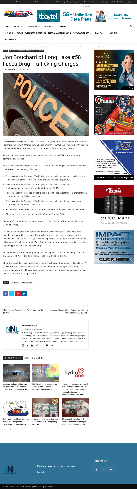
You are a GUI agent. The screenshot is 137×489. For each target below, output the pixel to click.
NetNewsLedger (11, 69)
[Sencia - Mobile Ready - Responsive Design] (114, 205)
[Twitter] (11, 293)
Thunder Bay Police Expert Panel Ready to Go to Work (23, 311)
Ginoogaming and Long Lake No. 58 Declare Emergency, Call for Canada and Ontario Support (16, 421)
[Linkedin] (24, 293)
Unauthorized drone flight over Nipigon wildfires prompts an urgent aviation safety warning (15, 386)
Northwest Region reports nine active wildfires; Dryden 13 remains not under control (44, 386)
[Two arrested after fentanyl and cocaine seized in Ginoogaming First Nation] (45, 407)
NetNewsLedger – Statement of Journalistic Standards (34, 2)
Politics (99, 33)
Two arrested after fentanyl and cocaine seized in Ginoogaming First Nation (45, 421)
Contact (112, 2)
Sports (62, 26)
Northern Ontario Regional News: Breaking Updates (36, 47)
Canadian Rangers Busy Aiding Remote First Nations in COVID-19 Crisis (69, 311)
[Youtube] (52, 345)
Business (9, 39)
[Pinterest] (18, 293)
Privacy (104, 2)
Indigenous (32, 26)
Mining (113, 33)
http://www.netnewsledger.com (32, 329)
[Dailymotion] (24, 345)
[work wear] (114, 115)
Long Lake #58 (27, 282)
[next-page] (9, 429)
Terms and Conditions (91, 2)
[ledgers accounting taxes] (114, 160)
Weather (48, 26)
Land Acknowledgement (125, 2)
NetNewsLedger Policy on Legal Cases (69, 2)
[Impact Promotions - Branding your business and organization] (114, 247)
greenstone (15, 282)
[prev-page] (4, 429)
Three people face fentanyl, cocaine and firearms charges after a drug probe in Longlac (74, 421)
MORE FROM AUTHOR (33, 358)
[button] (131, 27)
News (17, 26)
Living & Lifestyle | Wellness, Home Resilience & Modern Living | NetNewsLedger (47, 33)
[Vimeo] (48, 345)
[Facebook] (5, 293)
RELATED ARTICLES (13, 358)
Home (8, 26)
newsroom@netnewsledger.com (62, 472)
